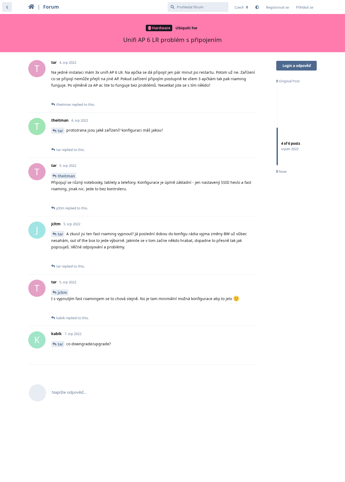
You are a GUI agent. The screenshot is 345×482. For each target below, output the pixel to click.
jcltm (62, 292)
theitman (66, 175)
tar (60, 130)
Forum (51, 6)
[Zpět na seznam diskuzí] (7, 7)
